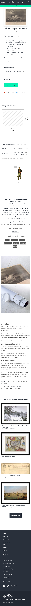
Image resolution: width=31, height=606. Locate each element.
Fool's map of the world (8, 456)
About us (5, 536)
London (16, 243)
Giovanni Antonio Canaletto (9, 508)
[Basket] (28, 2)
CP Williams (15, 31)
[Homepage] (15, 2)
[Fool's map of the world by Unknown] (15, 443)
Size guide (23, 57)
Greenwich (7, 243)
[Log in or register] (23, 2)
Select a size (15, 58)
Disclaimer (5, 558)
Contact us (6, 539)
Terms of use (6, 566)
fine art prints (18, 340)
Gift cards (5, 550)
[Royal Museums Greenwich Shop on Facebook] (4, 586)
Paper (15, 246)
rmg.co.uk (20, 586)
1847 (7, 240)
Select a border (9, 67)
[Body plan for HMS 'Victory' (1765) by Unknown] (15, 474)
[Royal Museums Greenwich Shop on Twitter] (8, 586)
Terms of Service (7, 574)
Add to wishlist (10, 92)
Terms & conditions (8, 560)
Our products (6, 542)
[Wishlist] (25, 2)
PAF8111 (23, 243)
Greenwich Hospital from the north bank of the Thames (15, 505)
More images (15, 515)
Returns (5, 547)
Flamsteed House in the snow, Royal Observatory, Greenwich (15, 426)
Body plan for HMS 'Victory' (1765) (11, 475)
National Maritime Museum (9, 428)
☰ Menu (2, 2)
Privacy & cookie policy (9, 563)
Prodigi (11, 602)
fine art (22, 240)
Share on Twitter (21, 92)
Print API (5, 602)
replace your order (16, 386)
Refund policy (6, 577)
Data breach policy (8, 569)
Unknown (4, 458)
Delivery (3, 381)
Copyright (5, 572)
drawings (14, 240)
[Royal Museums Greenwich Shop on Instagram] (12, 586)
